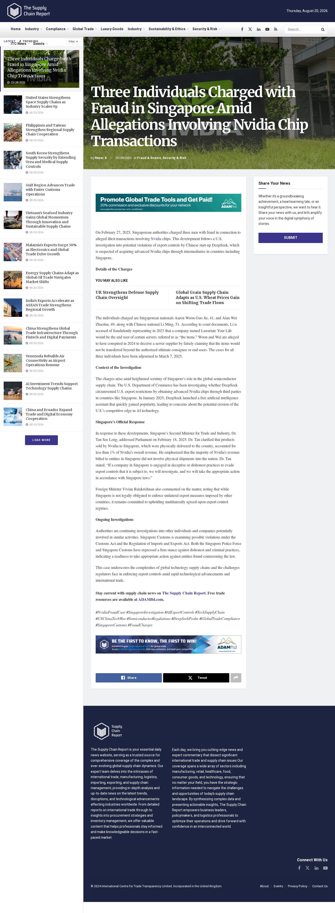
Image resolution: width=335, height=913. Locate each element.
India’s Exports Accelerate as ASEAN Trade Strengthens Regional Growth (50, 305)
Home (16, 29)
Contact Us (320, 886)
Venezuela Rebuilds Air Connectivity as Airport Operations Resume (45, 360)
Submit (290, 237)
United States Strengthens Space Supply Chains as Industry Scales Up (48, 102)
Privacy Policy (297, 886)
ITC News (18, 43)
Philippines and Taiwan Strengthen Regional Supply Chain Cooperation (50, 129)
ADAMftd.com (150, 599)
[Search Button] (323, 29)
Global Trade (83, 29)
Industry (32, 29)
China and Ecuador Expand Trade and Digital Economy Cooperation (49, 414)
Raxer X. (101, 157)
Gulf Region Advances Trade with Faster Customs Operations (50, 189)
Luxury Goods (112, 29)
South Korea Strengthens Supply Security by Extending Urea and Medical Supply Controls (51, 160)
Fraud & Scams (149, 157)
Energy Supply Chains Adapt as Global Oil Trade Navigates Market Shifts (52, 277)
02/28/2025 (124, 157)
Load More (41, 440)
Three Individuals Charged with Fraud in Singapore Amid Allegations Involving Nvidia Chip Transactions (39, 67)
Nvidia (156, 238)
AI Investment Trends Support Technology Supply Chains (52, 386)
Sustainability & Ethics (167, 29)
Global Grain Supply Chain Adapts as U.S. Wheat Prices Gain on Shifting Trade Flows (208, 297)
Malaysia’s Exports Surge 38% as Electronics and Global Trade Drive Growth (51, 249)
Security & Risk (205, 29)
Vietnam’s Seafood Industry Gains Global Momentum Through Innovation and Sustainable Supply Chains (49, 220)
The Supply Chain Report (184, 593)
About (264, 886)
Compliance (55, 29)
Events (38, 43)
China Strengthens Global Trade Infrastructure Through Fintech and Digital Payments (52, 332)
